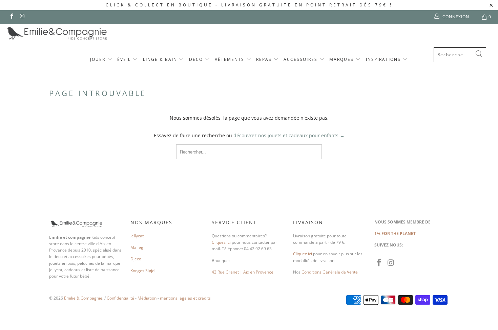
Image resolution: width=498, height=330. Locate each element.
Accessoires (301, 59)
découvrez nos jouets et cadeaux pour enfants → (289, 135)
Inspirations (384, 59)
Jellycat (137, 236)
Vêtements (230, 59)
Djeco (135, 259)
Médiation (147, 298)
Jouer (98, 59)
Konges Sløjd (142, 271)
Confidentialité (120, 298)
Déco (197, 59)
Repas (264, 59)
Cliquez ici (221, 242)
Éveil (124, 59)
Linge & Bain (161, 59)
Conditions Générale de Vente (330, 272)
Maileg (136, 247)
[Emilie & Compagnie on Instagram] (22, 17)
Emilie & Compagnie (83, 298)
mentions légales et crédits (185, 298)
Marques (342, 59)
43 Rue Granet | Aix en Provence (242, 272)
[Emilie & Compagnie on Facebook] (11, 17)
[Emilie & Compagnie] (74, 33)
